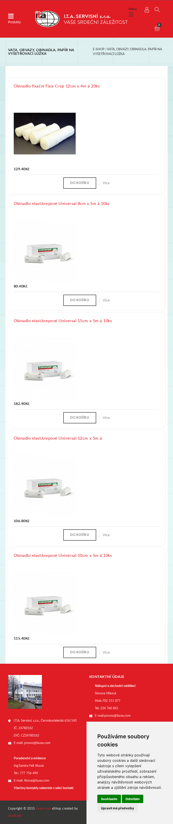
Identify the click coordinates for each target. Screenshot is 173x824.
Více (106, 183)
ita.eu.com (43, 808)
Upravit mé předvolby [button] (117, 808)
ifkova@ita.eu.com (36, 780)
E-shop (99, 49)
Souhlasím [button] (109, 799)
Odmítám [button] (132, 799)
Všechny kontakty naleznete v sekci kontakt (43, 788)
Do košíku (79, 183)
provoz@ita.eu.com (37, 743)
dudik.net (15, 815)
